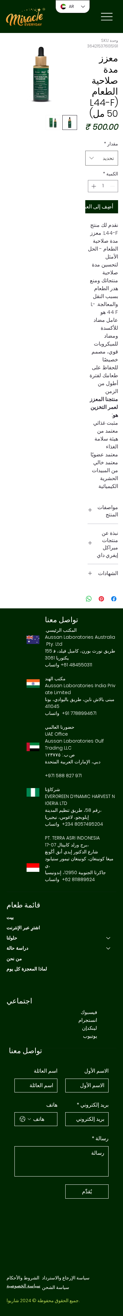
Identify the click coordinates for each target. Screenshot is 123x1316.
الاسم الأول (96, 1071)
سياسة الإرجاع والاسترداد (66, 1277)
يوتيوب (90, 1035)
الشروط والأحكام (23, 1277)
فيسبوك (89, 1012)
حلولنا (12, 937)
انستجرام (87, 1020)
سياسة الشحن (55, 1287)
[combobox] (101, 158)
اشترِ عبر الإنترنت (23, 927)
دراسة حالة (17, 948)
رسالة (100, 1138)
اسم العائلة (45, 1071)
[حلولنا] (108, 938)
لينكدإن (89, 1028)
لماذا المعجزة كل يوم (27, 968)
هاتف (51, 1105)
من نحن (14, 958)
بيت (10, 917)
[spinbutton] (103, 186)
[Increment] (93, 186)
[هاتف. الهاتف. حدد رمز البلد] (25, 1119)
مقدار (111, 143)
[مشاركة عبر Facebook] (114, 599)
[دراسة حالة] (108, 948)
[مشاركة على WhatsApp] (89, 599)
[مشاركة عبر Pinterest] (101, 599)
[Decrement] (113, 186)
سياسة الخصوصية (23, 1285)
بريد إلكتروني (93, 1105)
